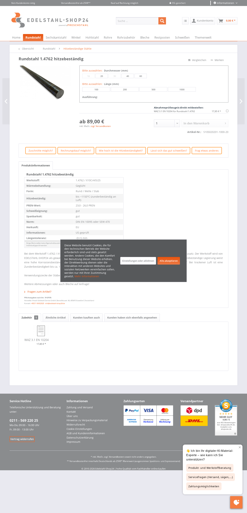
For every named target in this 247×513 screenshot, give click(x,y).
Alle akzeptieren (169, 260)
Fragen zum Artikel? (39, 291)
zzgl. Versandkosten (101, 126)
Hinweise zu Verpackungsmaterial (87, 420)
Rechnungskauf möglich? (76, 150)
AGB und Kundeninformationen (86, 433)
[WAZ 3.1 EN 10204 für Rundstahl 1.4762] (41, 330)
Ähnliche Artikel (56, 317)
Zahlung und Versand (80, 407)
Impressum (73, 441)
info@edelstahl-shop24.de (55, 303)
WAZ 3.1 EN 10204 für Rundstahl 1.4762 (174, 111)
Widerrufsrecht (76, 424)
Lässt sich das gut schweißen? (169, 150)
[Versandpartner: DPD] (194, 410)
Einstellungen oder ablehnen (138, 260)
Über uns (72, 416)
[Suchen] (162, 20)
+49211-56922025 (37, 303)
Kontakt (71, 411)
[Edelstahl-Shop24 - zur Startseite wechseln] (52, 22)
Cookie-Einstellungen (79, 429)
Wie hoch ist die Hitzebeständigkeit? (121, 150)
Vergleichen (198, 60)
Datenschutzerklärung (80, 437)
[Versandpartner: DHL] (194, 421)
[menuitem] (141, 20)
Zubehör (29, 317)
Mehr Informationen (86, 276)
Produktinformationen (36, 165)
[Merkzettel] (185, 20)
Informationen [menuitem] (225, 3)
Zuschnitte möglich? (41, 150)
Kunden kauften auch (86, 317)
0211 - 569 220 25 (24, 420)
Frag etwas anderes (207, 150)
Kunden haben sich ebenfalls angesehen (132, 317)
